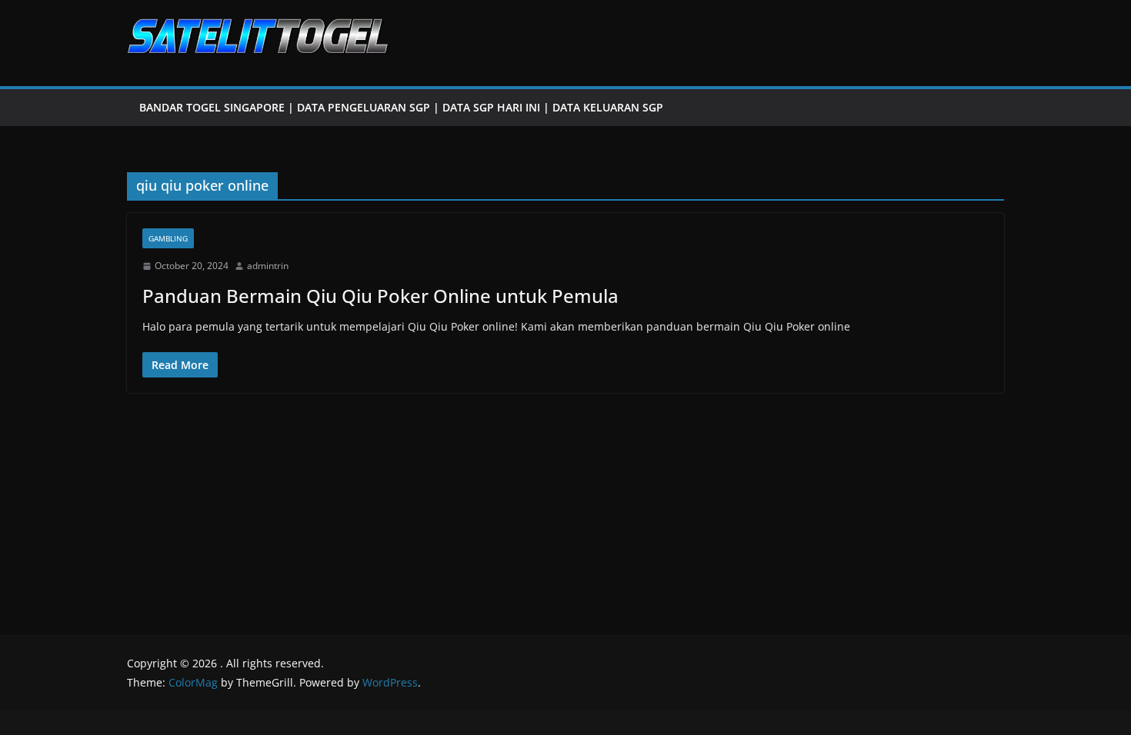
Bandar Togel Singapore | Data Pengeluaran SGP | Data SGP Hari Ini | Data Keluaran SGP (401, 107)
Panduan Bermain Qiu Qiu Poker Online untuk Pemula (380, 295)
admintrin (268, 265)
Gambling (168, 238)
